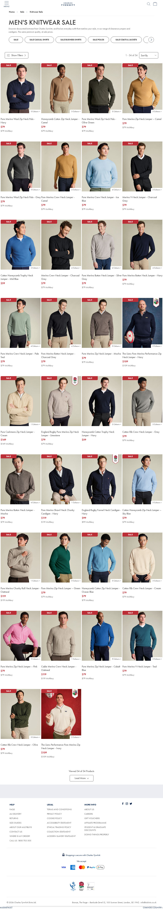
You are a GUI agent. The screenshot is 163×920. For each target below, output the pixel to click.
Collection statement (59, 831)
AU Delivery (15, 813)
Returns (14, 818)
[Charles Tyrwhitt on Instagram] (127, 803)
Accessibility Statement (59, 822)
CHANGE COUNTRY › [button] (153, 907)
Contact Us (16, 831)
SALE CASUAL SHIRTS (39, 39)
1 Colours (34, 424)
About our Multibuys (21, 827)
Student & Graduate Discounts (95, 828)
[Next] (151, 39)
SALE (16, 39)
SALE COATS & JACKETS (126, 39)
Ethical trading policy (59, 827)
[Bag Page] (155, 4)
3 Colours (34, 111)
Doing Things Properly (96, 834)
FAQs (12, 809)
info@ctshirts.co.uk (148, 902)
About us (89, 809)
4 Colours (75, 189)
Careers (88, 813)
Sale (22, 11)
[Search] (148, 4)
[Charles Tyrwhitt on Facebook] (123, 803)
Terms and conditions (59, 809)
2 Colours (156, 189)
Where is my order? (20, 836)
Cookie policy (54, 818)
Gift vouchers (92, 818)
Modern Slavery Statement (61, 836)
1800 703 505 (24, 840)
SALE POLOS (98, 39)
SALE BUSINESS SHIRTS (70, 39)
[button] (81, 778)
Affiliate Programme (95, 822)
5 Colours (156, 111)
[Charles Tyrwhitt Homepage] (68, 3)
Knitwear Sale (36, 11)
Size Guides (15, 822)
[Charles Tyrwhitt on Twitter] (131, 803)
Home (12, 11)
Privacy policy (54, 813)
